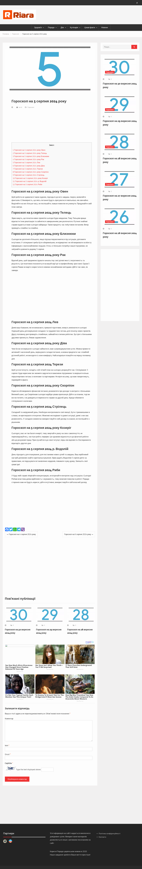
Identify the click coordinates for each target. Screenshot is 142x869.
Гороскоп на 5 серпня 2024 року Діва (29, 166)
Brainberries (20, 671)
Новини (104, 27)
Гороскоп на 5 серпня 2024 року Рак (28, 159)
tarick (20, 107)
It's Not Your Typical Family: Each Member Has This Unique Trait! (19, 696)
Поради (51, 27)
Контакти (102, 837)
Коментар (9, 718)
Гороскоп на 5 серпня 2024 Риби (27, 184)
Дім (62, 27)
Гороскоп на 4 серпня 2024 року (22, 534)
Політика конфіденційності (109, 833)
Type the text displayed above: (28, 769)
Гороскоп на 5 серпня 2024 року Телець (30, 153)
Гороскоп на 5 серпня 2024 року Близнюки (31, 156)
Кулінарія (74, 27)
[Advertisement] (52, 125)
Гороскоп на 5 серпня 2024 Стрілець (28, 175)
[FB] (137, 3)
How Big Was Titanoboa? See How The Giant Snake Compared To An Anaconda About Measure (79, 697)
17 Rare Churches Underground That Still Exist (78, 666)
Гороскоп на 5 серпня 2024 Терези (28, 169)
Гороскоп (31, 107)
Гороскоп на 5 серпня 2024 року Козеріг (30, 178)
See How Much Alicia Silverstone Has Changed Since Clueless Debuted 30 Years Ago (18, 667)
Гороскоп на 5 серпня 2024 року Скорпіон (31, 172)
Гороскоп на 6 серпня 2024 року (77, 534)
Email (8, 754)
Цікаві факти (89, 27)
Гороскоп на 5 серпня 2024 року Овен (29, 150)
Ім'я (7, 745)
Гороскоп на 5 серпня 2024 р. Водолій (29, 181)
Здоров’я (38, 27)
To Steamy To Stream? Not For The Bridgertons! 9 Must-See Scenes (49, 696)
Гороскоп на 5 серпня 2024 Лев (26, 162)
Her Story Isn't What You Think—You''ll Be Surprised (49, 666)
